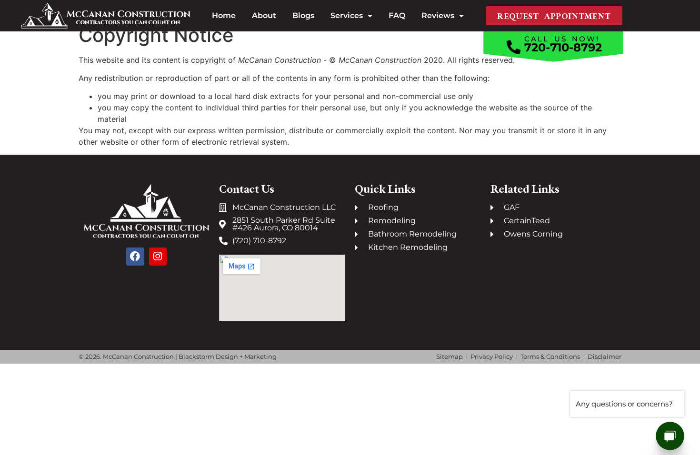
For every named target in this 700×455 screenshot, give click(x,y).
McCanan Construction (138, 356)
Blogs (303, 15)
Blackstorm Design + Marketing (228, 356)
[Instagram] (158, 256)
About (264, 15)
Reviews (437, 15)
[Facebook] (135, 256)
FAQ (397, 15)
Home (224, 15)
